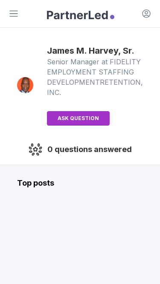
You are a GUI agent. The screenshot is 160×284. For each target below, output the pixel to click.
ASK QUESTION (78, 118)
